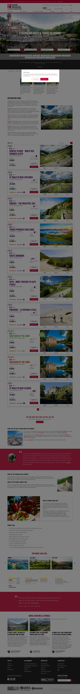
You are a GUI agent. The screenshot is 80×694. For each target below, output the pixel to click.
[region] (40, 75)
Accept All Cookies (44, 79)
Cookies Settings (36, 79)
